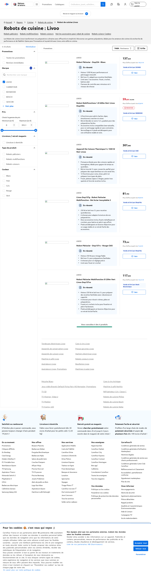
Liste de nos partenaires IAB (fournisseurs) (84, 544)
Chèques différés (8, 449)
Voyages (65, 482)
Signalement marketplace (130, 478)
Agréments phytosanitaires (131, 496)
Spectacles (66, 479)
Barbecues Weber (38, 449)
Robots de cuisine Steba (113, 406)
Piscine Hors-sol (38, 469)
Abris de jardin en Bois (40, 482)
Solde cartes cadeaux (69, 502)
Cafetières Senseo (8, 489)
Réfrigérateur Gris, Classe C (114, 391)
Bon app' (94, 465)
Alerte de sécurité (128, 493)
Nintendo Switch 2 (9, 475)
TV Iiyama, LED (48, 406)
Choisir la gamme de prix (11, 117)
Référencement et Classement (132, 469)
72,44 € (140, 246)
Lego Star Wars (37, 485)
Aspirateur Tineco (8, 472)
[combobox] (87, 4)
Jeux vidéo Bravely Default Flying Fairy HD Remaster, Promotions (69, 386)
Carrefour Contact (98, 459)
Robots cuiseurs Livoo (84, 358)
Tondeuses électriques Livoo (53, 343)
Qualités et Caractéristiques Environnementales (131, 507)
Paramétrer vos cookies (100, 493)
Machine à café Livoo (50, 358)
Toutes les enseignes (99, 475)
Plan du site (125, 481)
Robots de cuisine (45, 22)
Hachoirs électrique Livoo (85, 353)
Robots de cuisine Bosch (113, 401)
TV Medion (46, 401)
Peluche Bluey (47, 381)
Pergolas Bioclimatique (40, 452)
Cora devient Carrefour (99, 472)
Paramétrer (141, 554)
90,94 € (140, 198)
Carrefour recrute (68, 489)
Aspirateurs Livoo (49, 364)
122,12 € (141, 280)
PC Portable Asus (8, 462)
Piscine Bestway (38, 475)
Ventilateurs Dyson (9, 465)
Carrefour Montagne (98, 462)
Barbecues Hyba (38, 455)
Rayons (20, 22)
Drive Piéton (66, 459)
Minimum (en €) (8, 121)
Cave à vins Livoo (82, 343)
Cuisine (30, 22)
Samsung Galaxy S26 (9, 492)
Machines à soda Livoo (84, 369)
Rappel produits (127, 502)
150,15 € (141, 62)
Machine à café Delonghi (41, 492)
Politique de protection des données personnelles (105, 497)
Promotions (48, 48)
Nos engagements (128, 489)
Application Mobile (69, 446)
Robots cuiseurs (47, 33)
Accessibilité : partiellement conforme (131, 473)
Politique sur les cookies (100, 489)
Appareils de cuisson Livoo (52, 353)
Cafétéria (94, 469)
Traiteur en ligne (68, 465)
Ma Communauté (68, 492)
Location (65, 475)
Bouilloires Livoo (82, 364)
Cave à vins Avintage (112, 381)
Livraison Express (68, 462)
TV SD (44, 391)
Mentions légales (127, 455)
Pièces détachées (127, 499)
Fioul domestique (68, 469)
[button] (36, 4)
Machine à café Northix (113, 386)
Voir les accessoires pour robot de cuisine (72, 33)
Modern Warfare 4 (8, 459)
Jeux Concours (67, 495)
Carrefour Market (97, 449)
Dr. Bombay (6, 452)
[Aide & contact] (111, 4)
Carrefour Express (97, 455)
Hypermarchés (96, 446)
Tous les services (68, 498)
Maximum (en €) (25, 121)
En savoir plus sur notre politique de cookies (21, 570)
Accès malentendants (129, 518)
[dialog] (75, 548)
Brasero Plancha (38, 446)
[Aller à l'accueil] (7, 4)
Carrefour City (96, 452)
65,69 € (140, 103)
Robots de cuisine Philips (113, 396)
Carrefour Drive (67, 452)
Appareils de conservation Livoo (55, 348)
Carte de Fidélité (68, 449)
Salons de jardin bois (39, 459)
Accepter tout (141, 543)
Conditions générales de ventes (133, 446)
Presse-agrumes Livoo (84, 348)
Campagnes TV (126, 515)
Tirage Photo (67, 485)
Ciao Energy (6, 455)
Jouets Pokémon (38, 479)
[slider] (2, 130)
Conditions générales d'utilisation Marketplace (133, 450)
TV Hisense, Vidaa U (50, 396)
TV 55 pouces (37, 472)
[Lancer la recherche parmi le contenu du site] (103, 4)
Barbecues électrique (10, 485)
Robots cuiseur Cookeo (101, 33)
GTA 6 (4, 482)
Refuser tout (141, 549)
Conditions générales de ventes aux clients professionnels (134, 459)
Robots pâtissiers (11, 33)
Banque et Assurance (69, 472)
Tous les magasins (97, 479)
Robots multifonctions (29, 33)
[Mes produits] (118, 4)
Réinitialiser (31, 46)
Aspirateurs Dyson (38, 489)
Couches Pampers (38, 462)
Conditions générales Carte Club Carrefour (133, 464)
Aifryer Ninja (36, 465)
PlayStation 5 (7, 479)
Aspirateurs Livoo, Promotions (54, 369)
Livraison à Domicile (69, 455)
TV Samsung (6, 469)
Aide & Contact (126, 511)
